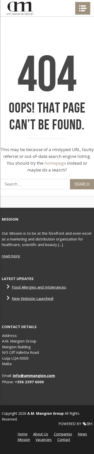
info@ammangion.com (34, 375)
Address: (9, 335)
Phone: (8, 381)
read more (11, 255)
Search (81, 184)
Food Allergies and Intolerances (39, 287)
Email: (7, 375)
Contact (63, 439)
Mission (24, 439)
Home (23, 434)
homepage (55, 163)
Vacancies (44, 439)
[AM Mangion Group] (19, 8)
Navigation (82, 8)
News (82, 434)
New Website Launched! (32, 298)
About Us (40, 434)
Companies (63, 434)
